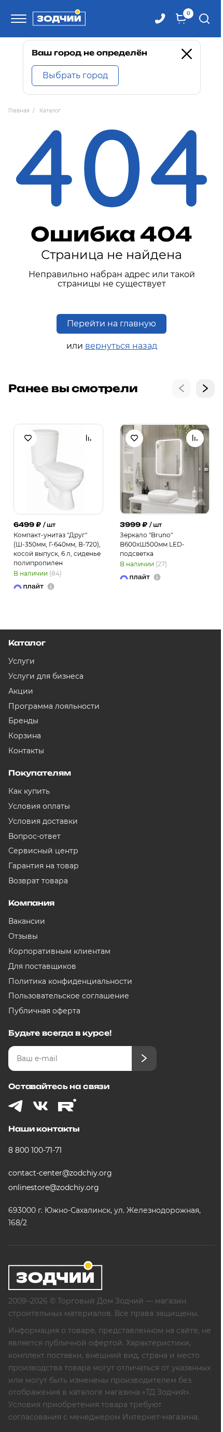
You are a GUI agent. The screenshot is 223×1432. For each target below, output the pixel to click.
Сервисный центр (43, 850)
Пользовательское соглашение (68, 995)
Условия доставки (43, 821)
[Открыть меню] (17, 18)
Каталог (27, 642)
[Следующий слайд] (205, 388)
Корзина (24, 735)
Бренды (23, 720)
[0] (181, 18)
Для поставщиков (42, 966)
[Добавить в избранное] (28, 438)
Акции (20, 691)
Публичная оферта (44, 1010)
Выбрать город (75, 75)
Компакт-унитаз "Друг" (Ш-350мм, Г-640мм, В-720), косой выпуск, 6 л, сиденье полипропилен (57, 549)
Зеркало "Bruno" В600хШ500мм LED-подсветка (152, 544)
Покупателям (39, 772)
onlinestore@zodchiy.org (53, 1187)
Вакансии (26, 921)
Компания (31, 902)
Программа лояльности (54, 706)
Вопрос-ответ (34, 836)
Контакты (26, 750)
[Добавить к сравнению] (88, 438)
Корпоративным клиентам (59, 951)
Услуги (21, 661)
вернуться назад (121, 346)
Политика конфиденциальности (70, 981)
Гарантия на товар (43, 865)
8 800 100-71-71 (35, 1150)
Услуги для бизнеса (45, 676)
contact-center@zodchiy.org (60, 1173)
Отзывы (23, 936)
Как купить (29, 791)
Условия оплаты (39, 806)
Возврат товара (38, 880)
